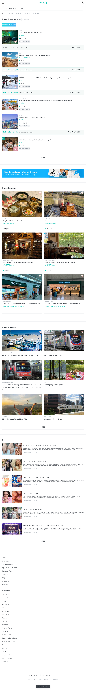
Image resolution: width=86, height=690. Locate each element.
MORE (43, 157)
